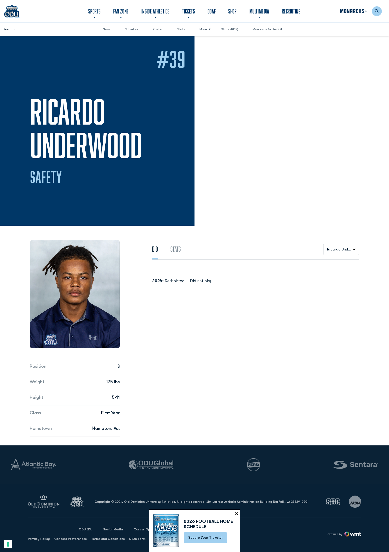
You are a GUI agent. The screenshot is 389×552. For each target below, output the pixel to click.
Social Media (113, 529)
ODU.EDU (85, 529)
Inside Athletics (155, 11)
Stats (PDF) (229, 29)
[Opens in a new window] (333, 501)
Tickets (188, 11)
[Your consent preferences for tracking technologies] (8, 544)
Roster (158, 29)
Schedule (131, 29)
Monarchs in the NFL (268, 29)
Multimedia (259, 11)
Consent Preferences (70, 539)
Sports (94, 11)
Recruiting (291, 11)
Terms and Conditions (108, 539)
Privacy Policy (39, 539)
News (107, 29)
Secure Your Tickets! (207, 539)
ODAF (212, 11)
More (203, 29)
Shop (232, 11)
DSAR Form (137, 539)
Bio (155, 249)
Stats (181, 29)
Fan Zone (121, 11)
